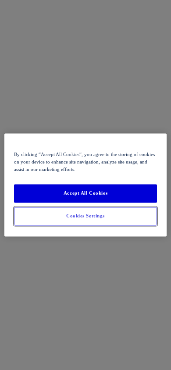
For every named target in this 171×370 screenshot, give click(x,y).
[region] (85, 184)
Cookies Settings (85, 216)
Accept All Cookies (85, 193)
